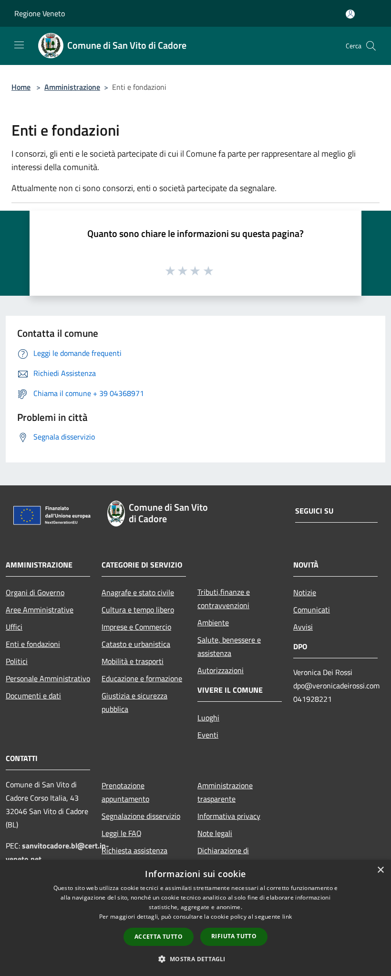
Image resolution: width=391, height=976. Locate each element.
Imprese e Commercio (136, 627)
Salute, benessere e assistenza (229, 646)
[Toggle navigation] (19, 45)
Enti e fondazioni (33, 644)
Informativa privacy (228, 816)
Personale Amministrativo (48, 678)
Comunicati (311, 609)
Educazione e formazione (142, 678)
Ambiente (213, 622)
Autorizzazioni (220, 670)
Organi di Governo (35, 592)
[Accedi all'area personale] (350, 14)
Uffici (14, 627)
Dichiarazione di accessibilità (223, 857)
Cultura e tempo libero (138, 609)
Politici (17, 661)
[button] (195, 959)
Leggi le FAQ (122, 833)
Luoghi (208, 717)
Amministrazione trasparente (225, 792)
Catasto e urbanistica (136, 644)
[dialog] (195, 918)
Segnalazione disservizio (141, 816)
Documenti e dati (33, 695)
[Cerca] (371, 46)
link (287, 916)
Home (21, 87)
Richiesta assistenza (134, 850)
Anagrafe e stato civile (138, 592)
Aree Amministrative (39, 609)
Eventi (207, 734)
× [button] (380, 870)
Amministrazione (72, 87)
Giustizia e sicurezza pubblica (134, 702)
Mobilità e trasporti (133, 661)
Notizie (304, 592)
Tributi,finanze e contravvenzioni (223, 598)
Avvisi (303, 627)
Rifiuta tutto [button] (234, 936)
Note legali (214, 833)
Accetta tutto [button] (158, 937)
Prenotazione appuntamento (125, 792)
